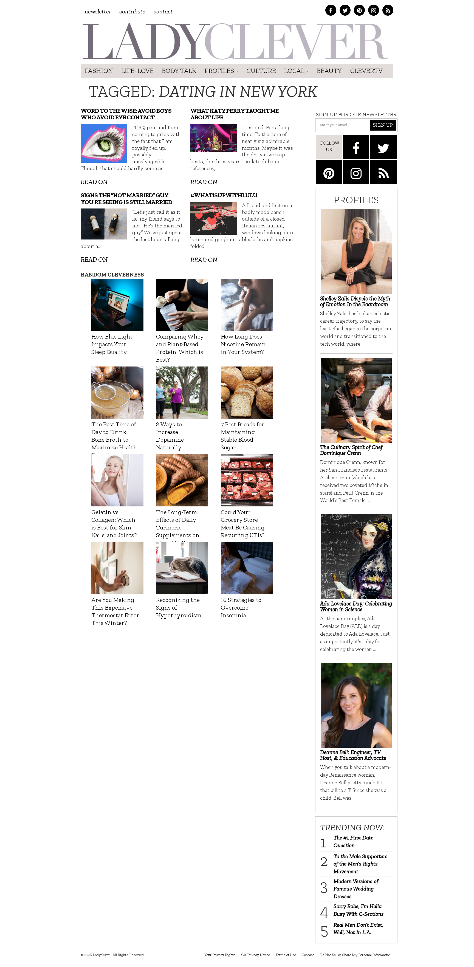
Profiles (220, 71)
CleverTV (366, 71)
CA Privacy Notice (255, 954)
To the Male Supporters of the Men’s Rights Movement (361, 864)
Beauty (329, 71)
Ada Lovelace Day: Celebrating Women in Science (356, 606)
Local (295, 71)
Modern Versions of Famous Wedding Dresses (356, 889)
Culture (261, 71)
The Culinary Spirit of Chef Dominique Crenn (351, 450)
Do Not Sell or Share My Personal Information (355, 954)
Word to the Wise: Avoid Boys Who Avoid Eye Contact (126, 114)
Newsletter (98, 11)
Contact (163, 11)
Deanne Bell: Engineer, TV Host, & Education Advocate (353, 755)
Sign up (383, 125)
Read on (94, 182)
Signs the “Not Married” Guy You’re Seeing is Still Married (126, 198)
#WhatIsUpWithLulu (223, 195)
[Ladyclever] (235, 41)
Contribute (132, 11)
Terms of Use (285, 954)
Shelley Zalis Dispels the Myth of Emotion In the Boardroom (355, 301)
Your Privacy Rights (220, 954)
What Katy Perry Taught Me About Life (234, 114)
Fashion (99, 71)
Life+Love (137, 71)
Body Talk (179, 71)
